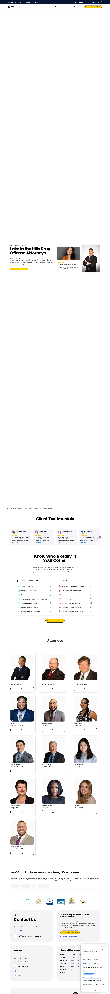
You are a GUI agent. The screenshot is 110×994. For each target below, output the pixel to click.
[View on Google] (13, 531)
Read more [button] (15, 542)
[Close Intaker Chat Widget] (105, 946)
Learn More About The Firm (69, 936)
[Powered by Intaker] (97, 990)
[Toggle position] (102, 946)
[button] (38, 6)
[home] (16, 7)
